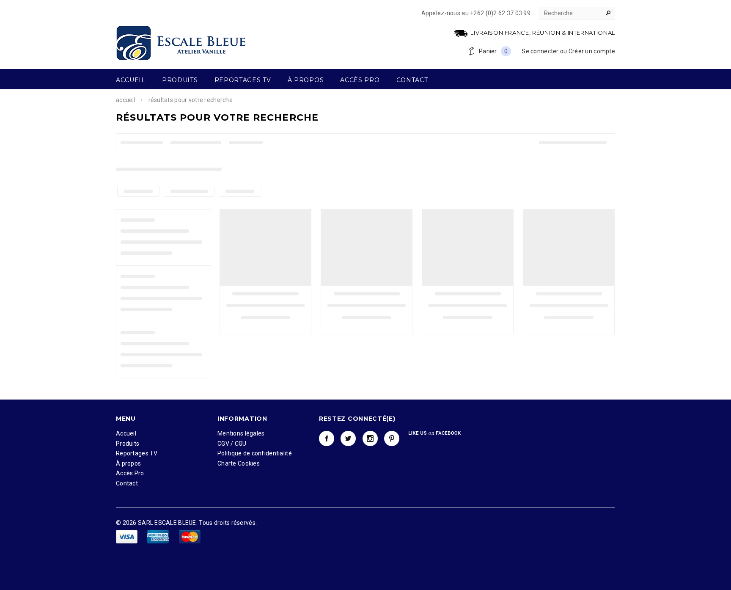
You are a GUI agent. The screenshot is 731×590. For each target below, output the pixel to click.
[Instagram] (370, 438)
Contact (127, 483)
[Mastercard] (190, 536)
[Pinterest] (391, 438)
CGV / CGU (232, 443)
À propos (128, 463)
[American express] (158, 536)
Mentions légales (240, 433)
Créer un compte (592, 51)
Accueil (125, 99)
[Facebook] (326, 438)
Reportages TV (137, 453)
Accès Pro (130, 473)
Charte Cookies (238, 463)
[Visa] (127, 536)
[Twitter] (348, 438)
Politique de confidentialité (254, 453)
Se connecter (540, 51)
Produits (127, 443)
